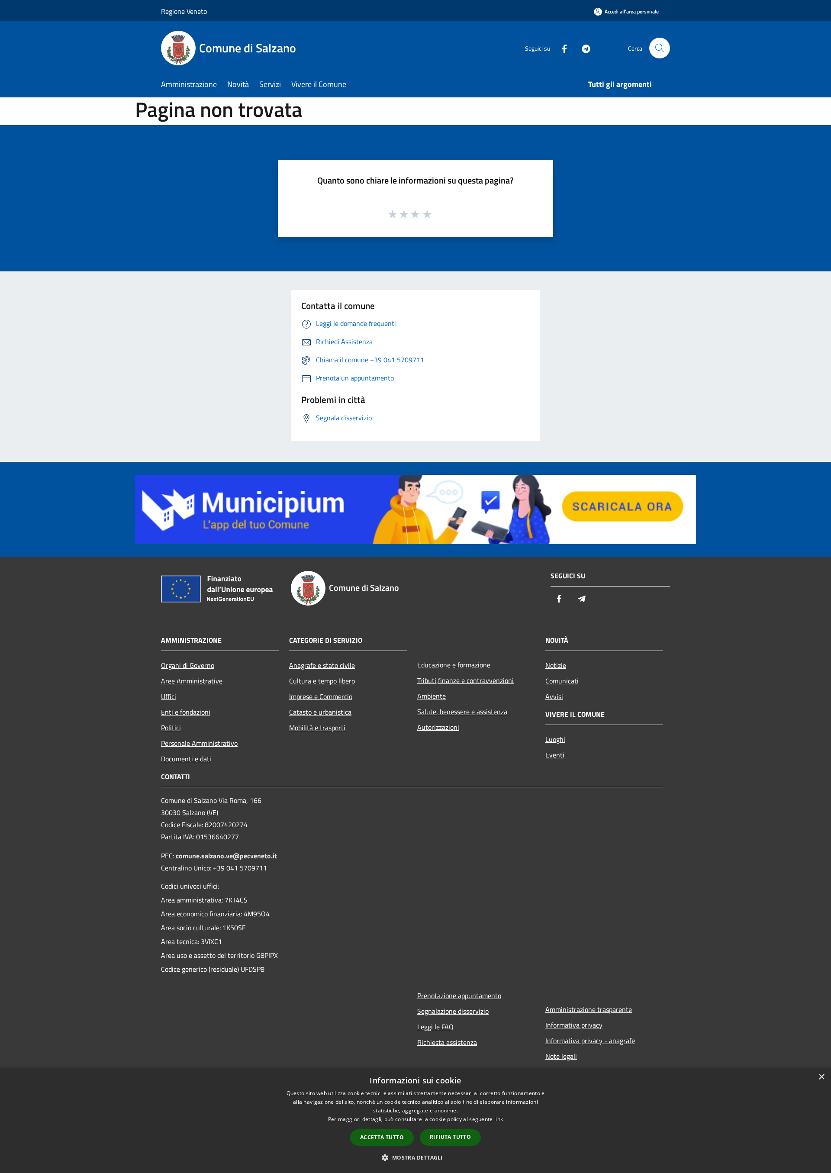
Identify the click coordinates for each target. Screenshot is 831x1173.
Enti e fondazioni (185, 712)
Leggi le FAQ (435, 1027)
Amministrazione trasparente (588, 1009)
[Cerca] (659, 48)
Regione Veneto (184, 11)
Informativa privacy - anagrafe (590, 1040)
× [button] (821, 1077)
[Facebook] (561, 48)
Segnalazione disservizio (453, 1011)
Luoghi (555, 739)
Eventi (554, 755)
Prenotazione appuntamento (459, 995)
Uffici (168, 696)
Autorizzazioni (438, 727)
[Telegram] (582, 48)
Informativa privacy (573, 1025)
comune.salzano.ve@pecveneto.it (226, 856)
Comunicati (562, 681)
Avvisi (554, 696)
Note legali (561, 1056)
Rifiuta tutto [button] (450, 1137)
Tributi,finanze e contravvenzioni (465, 680)
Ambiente (431, 696)
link (498, 1119)
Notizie (555, 665)
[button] (415, 1157)
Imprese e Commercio (320, 696)
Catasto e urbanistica (320, 712)
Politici (171, 727)
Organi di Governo (187, 665)
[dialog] (415, 1120)
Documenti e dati (186, 759)
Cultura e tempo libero (322, 681)
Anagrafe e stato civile (322, 665)
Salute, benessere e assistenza (462, 711)
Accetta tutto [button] (382, 1137)
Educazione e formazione (453, 665)
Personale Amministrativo (199, 743)
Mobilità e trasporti (317, 727)
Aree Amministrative (191, 681)
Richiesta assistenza (447, 1042)
